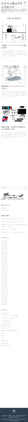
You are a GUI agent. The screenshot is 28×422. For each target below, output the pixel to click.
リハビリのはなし (6, 323)
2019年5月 (4, 281)
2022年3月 (4, 250)
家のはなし (4, 328)
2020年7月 (4, 256)
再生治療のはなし (6, 325)
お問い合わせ (5, 210)
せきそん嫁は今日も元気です (19, 415)
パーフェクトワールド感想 (9, 315)
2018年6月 (4, 302)
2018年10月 (4, 295)
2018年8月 (4, 298)
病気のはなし (5, 340)
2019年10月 (4, 271)
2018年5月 (4, 304)
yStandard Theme (21, 419)
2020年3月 (4, 264)
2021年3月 (4, 254)
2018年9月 (4, 296)
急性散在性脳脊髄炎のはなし (10, 330)
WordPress (12, 419)
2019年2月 (4, 287)
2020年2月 (4, 266)
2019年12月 (4, 270)
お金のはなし (5, 313)
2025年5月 (4, 241)
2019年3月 (4, 285)
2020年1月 (4, 268)
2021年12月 (4, 252)
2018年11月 (4, 293)
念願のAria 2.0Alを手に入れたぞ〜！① (12, 221)
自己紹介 (3, 208)
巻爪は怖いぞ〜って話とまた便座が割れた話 (13, 232)
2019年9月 (4, 273)
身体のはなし (5, 343)
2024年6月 (4, 244)
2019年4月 (4, 283)
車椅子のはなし (6, 345)
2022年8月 (4, 246)
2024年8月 (4, 243)
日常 (2, 335)
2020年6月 (4, 258)
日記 (2, 338)
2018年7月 (4, 300)
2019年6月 (4, 279)
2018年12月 (4, 291)
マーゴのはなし (6, 320)
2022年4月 (4, 248)
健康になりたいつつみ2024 (8, 229)
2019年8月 (4, 275)
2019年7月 (4, 277)
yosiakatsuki (14, 420)
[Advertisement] (14, 161)
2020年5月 (4, 260)
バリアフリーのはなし (8, 318)
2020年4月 (4, 262)
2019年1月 (4, 289)
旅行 (2, 333)
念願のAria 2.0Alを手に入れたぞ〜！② (12, 219)
